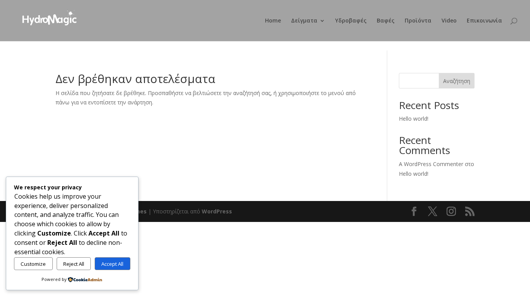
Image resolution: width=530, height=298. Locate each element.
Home (273, 21)
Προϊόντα (418, 21)
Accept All (112, 263)
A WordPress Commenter (431, 164)
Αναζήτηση (456, 81)
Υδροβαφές (351, 21)
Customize (33, 263)
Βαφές (386, 21)
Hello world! (413, 118)
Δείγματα (304, 21)
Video (449, 21)
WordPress (217, 211)
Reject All (73, 263)
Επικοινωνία (484, 21)
